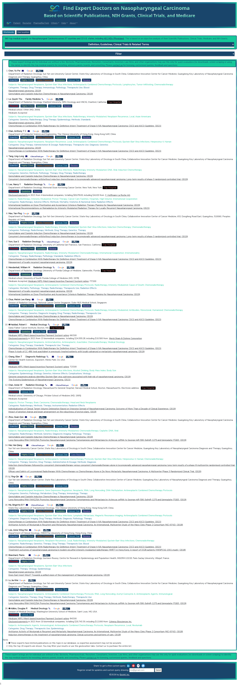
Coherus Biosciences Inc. (120, 621)
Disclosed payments (18, 195)
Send (158, 670)
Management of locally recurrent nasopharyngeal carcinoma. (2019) (40, 262)
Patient (16, 23)
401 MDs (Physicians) (114, 38)
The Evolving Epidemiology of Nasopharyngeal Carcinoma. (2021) (39, 379)
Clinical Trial (74, 80)
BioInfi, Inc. (125, 674)
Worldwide (8, 32)
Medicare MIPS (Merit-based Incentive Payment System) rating (58, 281)
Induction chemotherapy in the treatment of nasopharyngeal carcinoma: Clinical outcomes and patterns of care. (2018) (64, 634)
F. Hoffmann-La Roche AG (117, 195)
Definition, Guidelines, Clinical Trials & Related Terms (118, 44)
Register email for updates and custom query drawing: (103, 670)
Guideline (60, 80)
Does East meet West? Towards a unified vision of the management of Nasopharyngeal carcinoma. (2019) (59, 575)
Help (63, 23)
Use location (23, 32)
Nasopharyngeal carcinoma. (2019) (24, 90)
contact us (118, 65)
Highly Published (45, 80)
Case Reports (77, 454)
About (73, 23)
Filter (118, 53)
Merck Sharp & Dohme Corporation (125, 338)
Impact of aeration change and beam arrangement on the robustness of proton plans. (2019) (52, 411)
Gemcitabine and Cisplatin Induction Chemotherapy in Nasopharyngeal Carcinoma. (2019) (50, 93)
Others (54, 23)
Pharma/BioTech (41, 23)
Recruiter (27, 23)
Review (86, 80)
